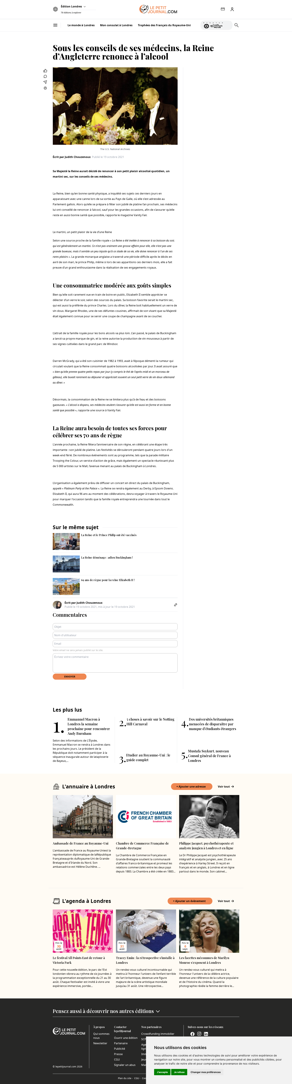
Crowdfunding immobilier (157, 1034)
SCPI (144, 1039)
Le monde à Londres (81, 25)
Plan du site (125, 1078)
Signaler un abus (125, 1065)
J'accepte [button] (162, 1072)
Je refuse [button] (179, 1072)
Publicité (119, 1049)
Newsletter (100, 1043)
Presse (118, 1054)
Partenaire (121, 1043)
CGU (117, 1059)
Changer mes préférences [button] (206, 1072)
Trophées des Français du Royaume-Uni (164, 25)
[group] (228, 24)
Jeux (144, 1059)
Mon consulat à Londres (116, 25)
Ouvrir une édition (126, 1038)
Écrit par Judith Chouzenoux (72, 157)
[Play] (228, 25)
